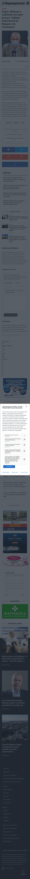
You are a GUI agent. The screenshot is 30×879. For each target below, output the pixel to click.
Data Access (15, 472)
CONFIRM (9, 466)
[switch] (24, 439)
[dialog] (15, 439)
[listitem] (15, 435)
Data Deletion (5, 472)
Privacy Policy (24, 472)
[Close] (26, 406)
